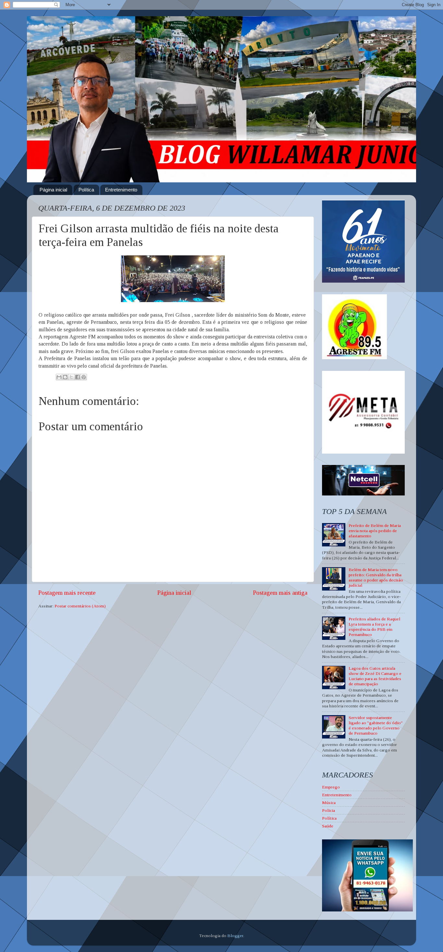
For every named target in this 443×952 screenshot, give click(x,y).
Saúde (327, 826)
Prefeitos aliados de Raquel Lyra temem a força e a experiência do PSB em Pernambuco (374, 626)
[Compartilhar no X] (71, 377)
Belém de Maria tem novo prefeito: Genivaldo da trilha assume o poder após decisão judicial (376, 577)
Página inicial (53, 189)
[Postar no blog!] (65, 377)
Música (329, 802)
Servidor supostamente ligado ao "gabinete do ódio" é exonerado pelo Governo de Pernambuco (376, 725)
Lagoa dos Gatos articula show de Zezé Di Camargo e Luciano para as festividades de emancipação (375, 676)
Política (86, 189)
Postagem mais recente (67, 592)
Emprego (331, 787)
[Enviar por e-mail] (59, 377)
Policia (328, 810)
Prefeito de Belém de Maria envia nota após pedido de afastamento (375, 530)
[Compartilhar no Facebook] (77, 377)
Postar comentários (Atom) (80, 606)
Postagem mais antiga (280, 592)
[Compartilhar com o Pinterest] (83, 377)
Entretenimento (121, 189)
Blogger (235, 935)
